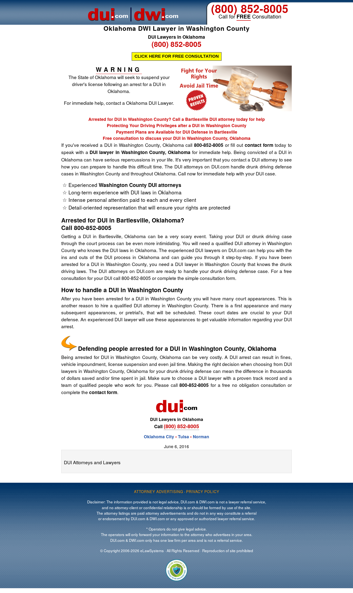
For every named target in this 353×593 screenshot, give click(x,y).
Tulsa (184, 436)
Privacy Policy (202, 491)
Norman (201, 436)
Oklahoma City (159, 436)
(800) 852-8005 (249, 8)
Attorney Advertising (158, 491)
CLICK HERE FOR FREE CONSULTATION (176, 56)
